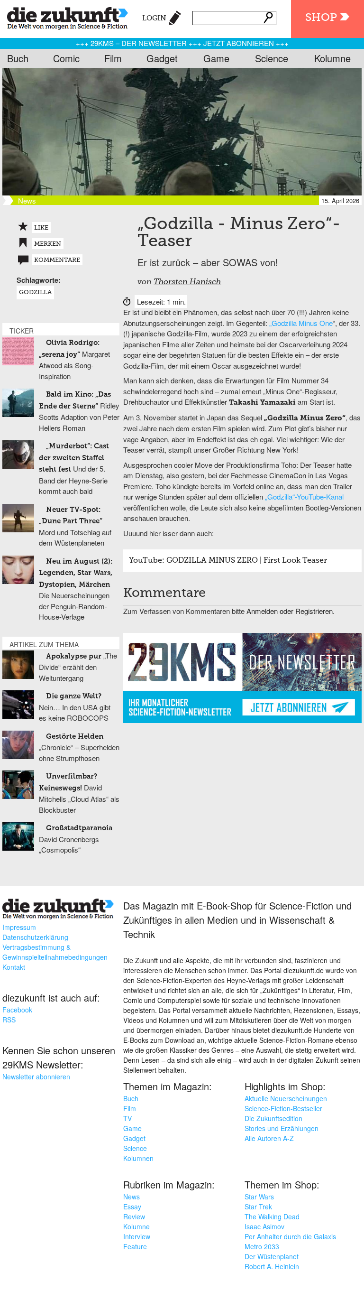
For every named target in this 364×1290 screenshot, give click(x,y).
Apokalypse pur (73, 656)
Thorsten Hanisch (187, 282)
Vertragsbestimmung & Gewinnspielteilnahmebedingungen (55, 952)
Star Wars (259, 1196)
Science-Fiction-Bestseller (283, 1108)
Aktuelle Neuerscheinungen (286, 1098)
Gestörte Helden (74, 736)
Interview (136, 1236)
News (131, 1196)
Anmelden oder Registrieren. (290, 611)
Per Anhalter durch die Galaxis (290, 1236)
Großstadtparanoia (79, 828)
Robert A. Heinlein (272, 1266)
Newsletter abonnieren (36, 1076)
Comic (66, 58)
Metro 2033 (262, 1246)
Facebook (17, 1009)
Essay (132, 1206)
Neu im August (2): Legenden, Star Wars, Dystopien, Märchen (75, 573)
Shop (321, 17)
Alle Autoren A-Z (269, 1138)
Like (41, 228)
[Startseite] (64, 16)
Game (216, 58)
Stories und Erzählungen (281, 1128)
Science (271, 58)
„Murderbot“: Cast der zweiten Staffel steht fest (74, 458)
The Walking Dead (272, 1216)
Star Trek (258, 1206)
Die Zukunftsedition (273, 1118)
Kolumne (332, 58)
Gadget (162, 58)
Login (154, 18)
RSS (9, 1019)
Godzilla (35, 292)
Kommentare (57, 260)
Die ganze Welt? (73, 696)
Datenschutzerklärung (35, 937)
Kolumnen (138, 1158)
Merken (47, 244)
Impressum (19, 927)
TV (127, 1118)
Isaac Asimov (264, 1226)
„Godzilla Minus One (301, 323)
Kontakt (13, 967)
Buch (17, 58)
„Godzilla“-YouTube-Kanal (304, 496)
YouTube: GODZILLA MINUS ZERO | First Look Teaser (228, 561)
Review (134, 1216)
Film (113, 58)
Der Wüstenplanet (272, 1256)
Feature (135, 1246)
